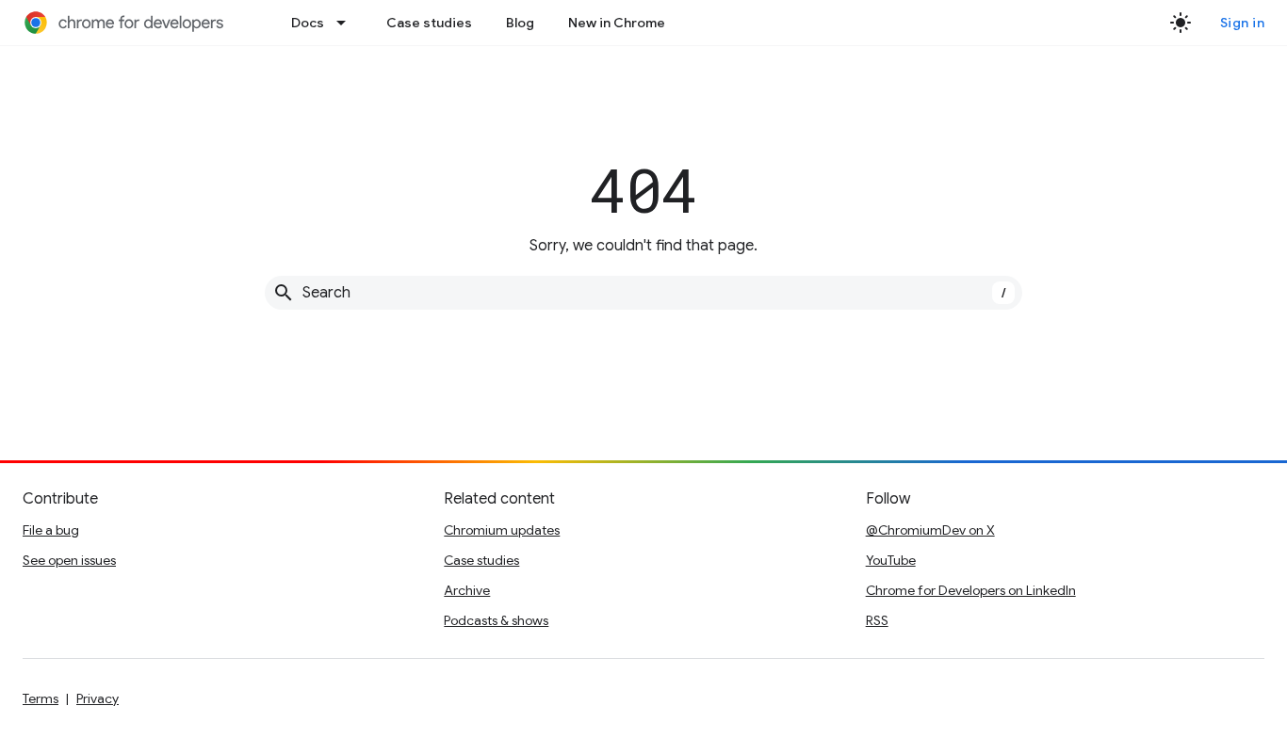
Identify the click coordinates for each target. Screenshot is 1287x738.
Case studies (429, 22)
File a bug (51, 529)
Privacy (97, 698)
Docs (307, 22)
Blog (520, 22)
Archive (467, 590)
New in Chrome (616, 22)
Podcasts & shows (496, 620)
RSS (877, 620)
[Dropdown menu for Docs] (346, 22)
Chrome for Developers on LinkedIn (971, 590)
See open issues (69, 560)
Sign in (1242, 22)
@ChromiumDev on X (930, 529)
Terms (40, 698)
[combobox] (643, 293)
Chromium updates (502, 529)
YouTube (891, 560)
